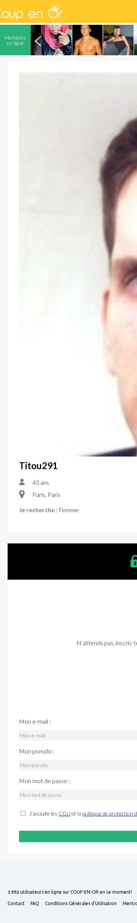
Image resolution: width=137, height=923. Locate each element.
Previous (37, 40)
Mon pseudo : (36, 751)
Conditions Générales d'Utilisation (81, 903)
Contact (16, 903)
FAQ (34, 903)
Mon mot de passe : (44, 781)
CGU (64, 813)
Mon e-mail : (35, 721)
